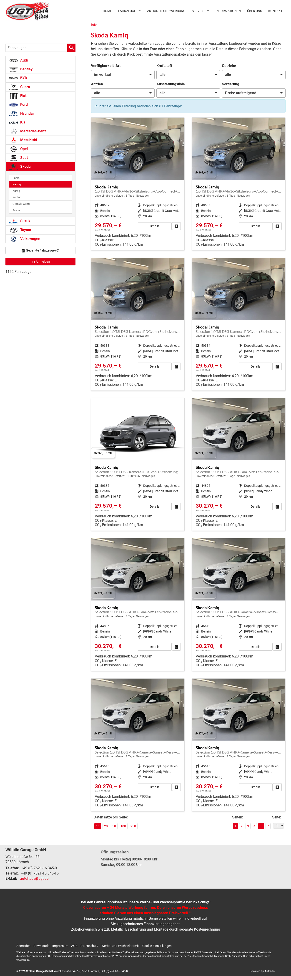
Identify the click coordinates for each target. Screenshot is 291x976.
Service (198, 11)
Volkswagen (29, 239)
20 (106, 826)
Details (154, 226)
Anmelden (23, 946)
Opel (23, 149)
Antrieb (97, 84)
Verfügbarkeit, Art (105, 66)
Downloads (41, 946)
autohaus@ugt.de (34, 878)
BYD (23, 78)
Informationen (228, 11)
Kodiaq (17, 197)
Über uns (254, 11)
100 (123, 826)
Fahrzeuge (127, 11)
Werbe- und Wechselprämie (120, 946)
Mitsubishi (28, 140)
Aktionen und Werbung (166, 11)
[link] (176, 226)
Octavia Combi (22, 203)
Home (107, 11)
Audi (23, 60)
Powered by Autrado (262, 971)
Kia (22, 122)
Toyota (25, 230)
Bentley (26, 69)
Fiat (22, 96)
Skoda (25, 166)
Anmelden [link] (43, 261)
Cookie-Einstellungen (157, 946)
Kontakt (275, 11)
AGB (74, 946)
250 (133, 826)
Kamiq (17, 184)
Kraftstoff (164, 66)
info (94, 25)
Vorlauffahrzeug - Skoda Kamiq (137, 184)
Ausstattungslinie (170, 84)
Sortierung (230, 84)
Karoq (16, 191)
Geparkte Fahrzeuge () (42, 250)
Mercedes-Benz (32, 131)
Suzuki (25, 221)
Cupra (24, 87)
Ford (23, 104)
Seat (23, 158)
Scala (16, 210)
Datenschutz (89, 946)
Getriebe (229, 66)
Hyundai (26, 113)
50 (114, 826)
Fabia (16, 178)
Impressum (60, 946)
